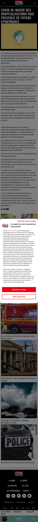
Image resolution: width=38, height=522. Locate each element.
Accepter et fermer (19, 289)
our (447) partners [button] (13, 231)
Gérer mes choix (19, 296)
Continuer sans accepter (26, 221)
